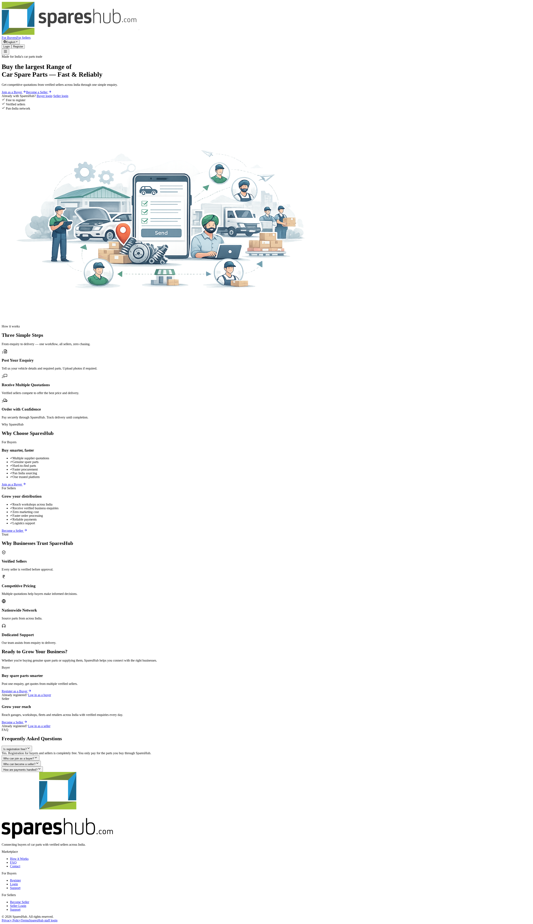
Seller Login (18, 906)
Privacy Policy (11, 920)
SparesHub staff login (43, 920)
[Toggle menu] (5, 52)
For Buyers (9, 37)
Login (6, 46)
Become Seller (19, 902)
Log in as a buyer (39, 695)
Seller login (60, 96)
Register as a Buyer (15, 691)
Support (15, 888)
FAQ (13, 862)
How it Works (19, 858)
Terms (25, 920)
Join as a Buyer (12, 92)
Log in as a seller (39, 726)
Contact (15, 866)
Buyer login (44, 96)
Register (18, 46)
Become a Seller (37, 92)
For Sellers (23, 37)
